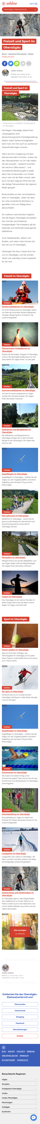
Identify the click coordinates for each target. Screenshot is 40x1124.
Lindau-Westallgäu (9, 1098)
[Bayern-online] (4, 3)
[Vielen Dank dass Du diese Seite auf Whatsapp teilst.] (17, 63)
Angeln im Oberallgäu (12, 597)
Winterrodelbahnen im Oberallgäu (18, 307)
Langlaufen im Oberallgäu (14, 853)
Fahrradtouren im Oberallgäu (15, 516)
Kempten (6, 1084)
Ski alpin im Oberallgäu (12, 691)
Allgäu (4, 1080)
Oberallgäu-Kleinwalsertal (15, 9)
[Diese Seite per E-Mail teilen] (23, 63)
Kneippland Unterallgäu (12, 1089)
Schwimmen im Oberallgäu (14, 772)
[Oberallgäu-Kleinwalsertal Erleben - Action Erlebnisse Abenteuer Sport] (11, 3)
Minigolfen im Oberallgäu (13, 557)
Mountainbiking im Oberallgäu (16, 814)
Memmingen (7, 1102)
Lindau (4, 1093)
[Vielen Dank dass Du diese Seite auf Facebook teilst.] (4, 63)
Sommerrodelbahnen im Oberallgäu (18, 390)
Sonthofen (6, 1112)
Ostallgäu (6, 1107)
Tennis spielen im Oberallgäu (15, 650)
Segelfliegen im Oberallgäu (14, 474)
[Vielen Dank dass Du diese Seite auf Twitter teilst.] (11, 63)
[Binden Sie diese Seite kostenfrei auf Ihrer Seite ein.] (29, 63)
